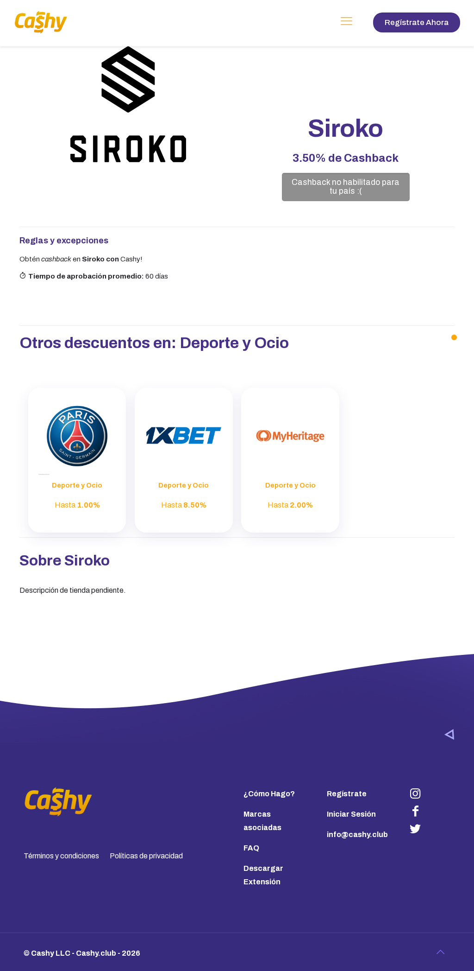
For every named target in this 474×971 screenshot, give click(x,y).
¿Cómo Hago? (269, 794)
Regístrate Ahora (417, 22)
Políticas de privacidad (146, 856)
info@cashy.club (357, 834)
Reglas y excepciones (63, 240)
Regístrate (347, 794)
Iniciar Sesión (351, 814)
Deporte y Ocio (234, 342)
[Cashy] (41, 22)
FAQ (251, 848)
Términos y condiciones (61, 856)
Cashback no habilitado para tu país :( (345, 187)
